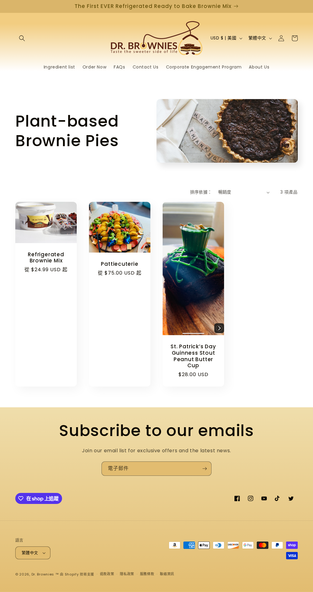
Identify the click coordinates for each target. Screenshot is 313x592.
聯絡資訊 (167, 574)
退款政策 (107, 574)
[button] (22, 38)
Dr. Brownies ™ (45, 574)
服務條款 (147, 574)
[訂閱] (204, 468)
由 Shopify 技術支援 (77, 574)
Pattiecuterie (119, 264)
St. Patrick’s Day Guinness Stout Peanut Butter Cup (193, 356)
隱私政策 (127, 574)
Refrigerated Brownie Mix (46, 257)
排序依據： (201, 192)
